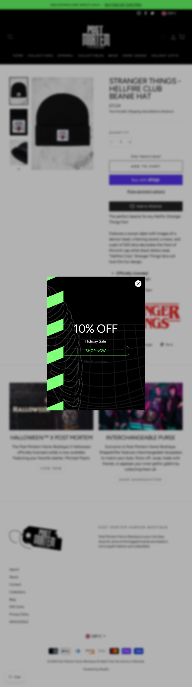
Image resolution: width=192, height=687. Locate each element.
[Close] (138, 283)
